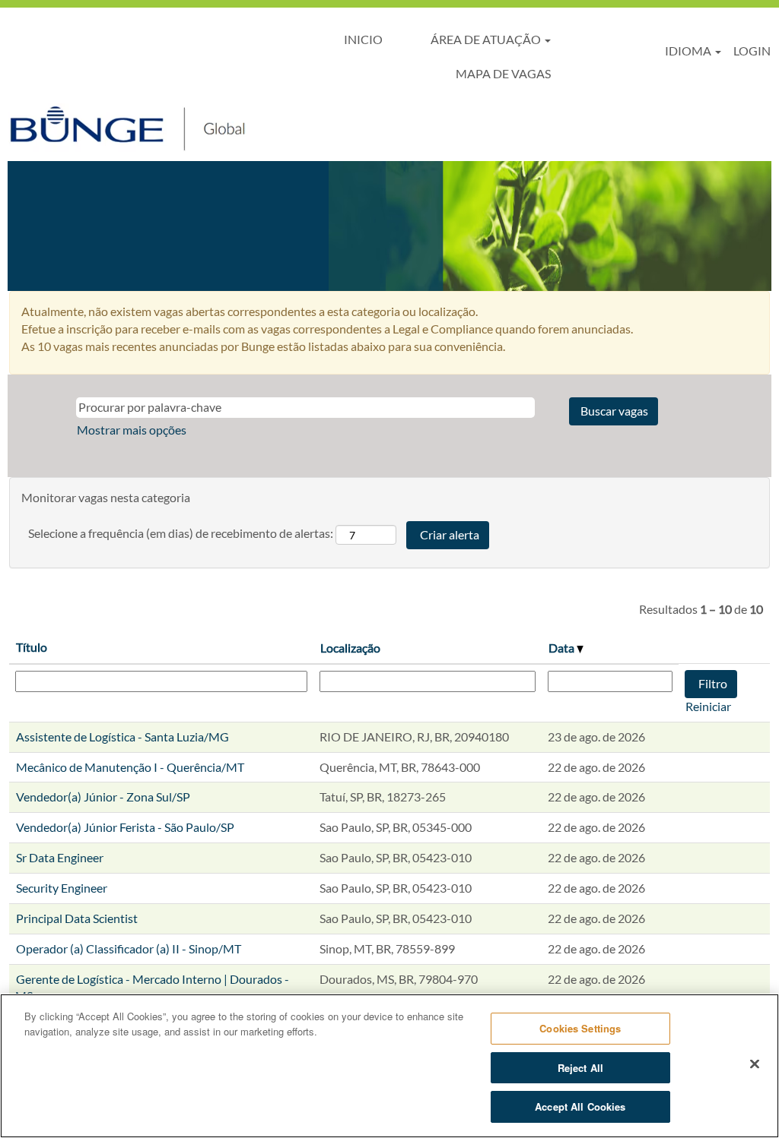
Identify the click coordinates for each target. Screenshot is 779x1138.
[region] (389, 1066)
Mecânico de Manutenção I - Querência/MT (130, 767)
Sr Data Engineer (59, 857)
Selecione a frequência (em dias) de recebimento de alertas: (180, 533)
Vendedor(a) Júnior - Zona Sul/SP (103, 796)
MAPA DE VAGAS (503, 73)
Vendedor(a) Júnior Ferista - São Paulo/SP (125, 827)
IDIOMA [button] (689, 50)
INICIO (363, 39)
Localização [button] (350, 647)
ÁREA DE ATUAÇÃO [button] (487, 39)
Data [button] (562, 647)
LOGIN (752, 50)
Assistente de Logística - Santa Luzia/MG (122, 736)
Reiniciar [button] (708, 706)
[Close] (754, 1064)
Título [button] (31, 647)
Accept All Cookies (580, 1106)
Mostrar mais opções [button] (131, 429)
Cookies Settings (580, 1028)
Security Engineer (61, 887)
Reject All (580, 1068)
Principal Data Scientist (77, 918)
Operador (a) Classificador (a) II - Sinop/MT (128, 948)
